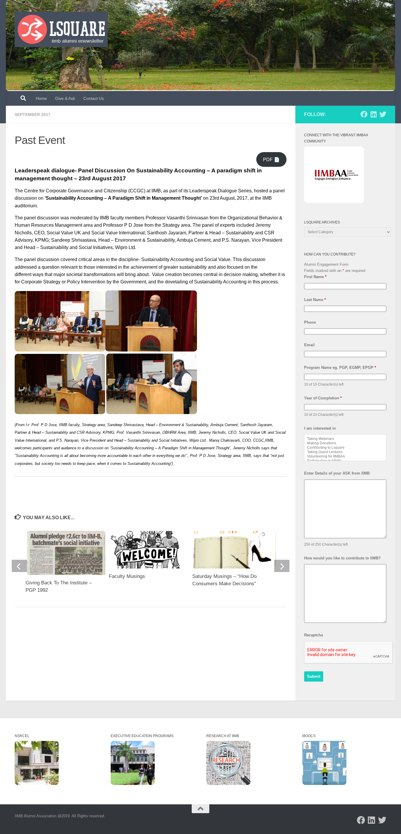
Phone (310, 322)
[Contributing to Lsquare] (345, 447)
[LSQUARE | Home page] (61, 29)
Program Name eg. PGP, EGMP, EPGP (340, 367)
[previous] (19, 566)
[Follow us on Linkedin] (373, 114)
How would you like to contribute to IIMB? (342, 558)
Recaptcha (313, 635)
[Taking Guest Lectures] (345, 452)
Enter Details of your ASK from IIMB (337, 473)
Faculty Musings (127, 576)
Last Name (315, 299)
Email (309, 345)
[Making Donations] (345, 443)
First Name (315, 277)
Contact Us (93, 98)
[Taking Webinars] (345, 439)
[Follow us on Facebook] (364, 114)
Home (41, 98)
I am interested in (320, 428)
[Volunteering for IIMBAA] (345, 456)
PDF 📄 (271, 159)
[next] (281, 566)
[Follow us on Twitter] (382, 114)
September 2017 (32, 114)
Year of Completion (323, 398)
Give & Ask (65, 98)
